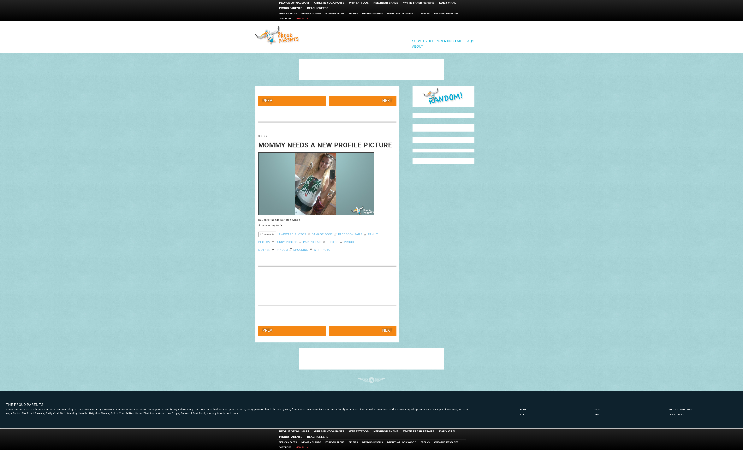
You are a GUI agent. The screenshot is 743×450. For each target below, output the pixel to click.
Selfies (353, 13)
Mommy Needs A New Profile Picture (325, 145)
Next (387, 100)
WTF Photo (322, 249)
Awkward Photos (292, 234)
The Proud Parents (25, 405)
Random (282, 249)
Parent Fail (312, 242)
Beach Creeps (317, 8)
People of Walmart (294, 2)
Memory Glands (311, 13)
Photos (333, 242)
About (417, 46)
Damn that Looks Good (401, 13)
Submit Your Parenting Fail (437, 41)
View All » (302, 18)
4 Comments (267, 234)
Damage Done (322, 234)
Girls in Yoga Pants (329, 2)
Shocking (300, 249)
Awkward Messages (446, 13)
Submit (524, 414)
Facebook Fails (350, 234)
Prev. (267, 100)
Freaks (425, 13)
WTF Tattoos (359, 2)
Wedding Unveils (372, 13)
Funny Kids (278, 34)
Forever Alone (334, 13)
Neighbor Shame (385, 2)
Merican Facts (288, 13)
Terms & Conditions (680, 409)
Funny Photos (287, 242)
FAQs (470, 41)
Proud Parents (290, 8)
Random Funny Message (443, 96)
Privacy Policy (677, 414)
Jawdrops (285, 18)
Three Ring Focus (371, 380)
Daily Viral (447, 2)
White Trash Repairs (418, 2)
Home (523, 409)
